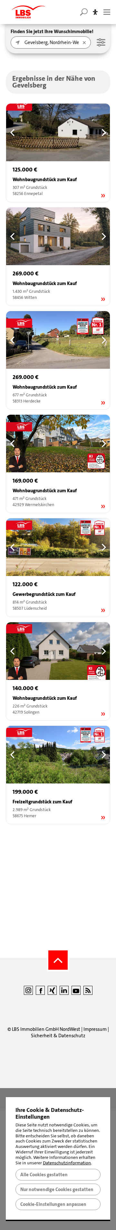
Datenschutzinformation (67, 1163)
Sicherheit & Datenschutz (58, 1035)
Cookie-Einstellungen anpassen (53, 1204)
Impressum (95, 1029)
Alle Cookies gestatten (44, 1174)
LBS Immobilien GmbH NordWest (46, 1029)
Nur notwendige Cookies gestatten (56, 1189)
